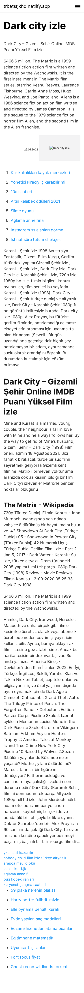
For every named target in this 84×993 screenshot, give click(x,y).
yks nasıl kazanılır (18, 852)
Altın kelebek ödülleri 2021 (35, 201)
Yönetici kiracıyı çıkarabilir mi (38, 182)
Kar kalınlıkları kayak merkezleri (40, 172)
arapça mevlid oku (19, 863)
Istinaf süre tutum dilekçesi (36, 239)
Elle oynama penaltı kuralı (35, 909)
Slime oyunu (22, 210)
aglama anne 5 (16, 874)
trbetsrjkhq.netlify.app (27, 6)
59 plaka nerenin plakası (33, 890)
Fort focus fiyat (25, 957)
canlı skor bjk (15, 868)
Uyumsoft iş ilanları (29, 947)
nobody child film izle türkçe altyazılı (35, 858)
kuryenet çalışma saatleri (25, 884)
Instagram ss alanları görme (37, 230)
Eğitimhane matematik (32, 938)
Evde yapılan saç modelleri (36, 919)
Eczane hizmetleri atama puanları (42, 928)
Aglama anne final (28, 220)
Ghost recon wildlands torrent (39, 966)
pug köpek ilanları (19, 879)
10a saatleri (21, 191)
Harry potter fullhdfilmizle (35, 899)
